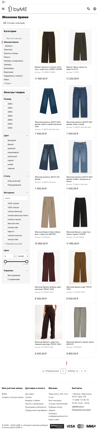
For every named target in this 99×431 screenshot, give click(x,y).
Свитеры (8, 64)
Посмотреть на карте (81, 410)
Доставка (29, 394)
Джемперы (9, 68)
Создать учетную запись (13, 397)
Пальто (7, 57)
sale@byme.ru (78, 406)
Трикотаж (8, 49)
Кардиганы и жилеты (13, 76)
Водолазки (8, 72)
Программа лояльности (35, 407)
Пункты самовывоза (34, 404)
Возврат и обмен (32, 400)
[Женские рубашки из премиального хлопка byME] (17, 8)
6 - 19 (83, 371)
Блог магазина (55, 400)
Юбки (6, 79)
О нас (51, 397)
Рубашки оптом (55, 407)
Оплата (28, 397)
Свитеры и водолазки (13, 61)
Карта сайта (54, 419)
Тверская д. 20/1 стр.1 (58, 394)
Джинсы (9, 46)
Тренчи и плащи (11, 53)
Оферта (52, 410)
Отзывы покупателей (58, 404)
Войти (4, 394)
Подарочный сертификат (36, 410)
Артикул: (38, 72)
